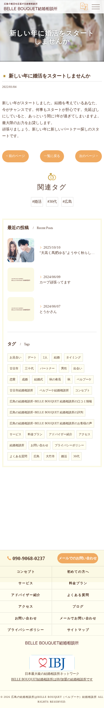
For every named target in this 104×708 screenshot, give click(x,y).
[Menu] (96, 6)
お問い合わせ (39, 445)
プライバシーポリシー (69, 445)
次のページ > (88, 156)
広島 (36, 456)
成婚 (25, 379)
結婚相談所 (17, 445)
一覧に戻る (52, 156)
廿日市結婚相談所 (21, 390)
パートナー (47, 368)
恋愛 (12, 379)
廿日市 (14, 368)
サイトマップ (78, 630)
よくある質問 (18, 456)
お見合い (15, 357)
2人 (45, 357)
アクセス (84, 434)
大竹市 (50, 456)
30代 (76, 456)
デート (32, 357)
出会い (77, 368)
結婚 (57, 357)
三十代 (29, 368)
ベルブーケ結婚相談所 (54, 390)
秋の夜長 (55, 379)
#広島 (67, 202)
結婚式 (38, 379)
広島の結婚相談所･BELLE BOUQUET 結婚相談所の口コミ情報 (51, 401)
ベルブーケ (84, 379)
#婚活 (37, 202)
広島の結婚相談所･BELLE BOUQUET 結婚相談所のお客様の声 (51, 423)
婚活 (64, 456)
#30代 (52, 202)
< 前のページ (15, 156)
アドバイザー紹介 (60, 434)
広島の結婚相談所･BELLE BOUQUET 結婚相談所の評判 (46, 412)
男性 (64, 368)
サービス (15, 434)
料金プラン (35, 434)
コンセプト (82, 390)
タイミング (73, 357)
